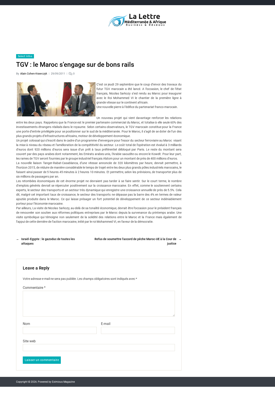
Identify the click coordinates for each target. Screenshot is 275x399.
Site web (29, 341)
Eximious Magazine (63, 381)
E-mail (105, 324)
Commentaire (34, 288)
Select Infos (25, 56)
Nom (26, 324)
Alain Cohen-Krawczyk (33, 73)
